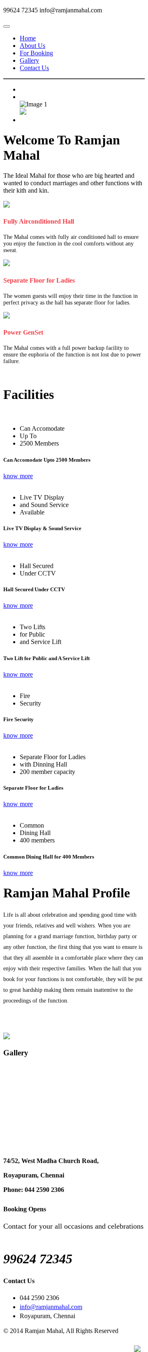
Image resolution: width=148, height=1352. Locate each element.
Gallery (29, 60)
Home (28, 38)
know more (18, 475)
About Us (32, 45)
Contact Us (34, 67)
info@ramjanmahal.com (51, 1306)
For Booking (36, 53)
